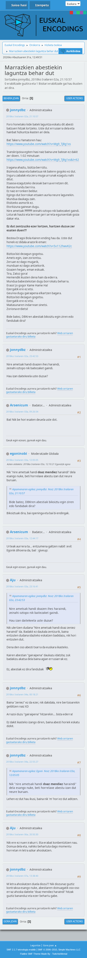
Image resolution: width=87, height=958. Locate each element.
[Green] (78, 12)
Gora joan (10, 921)
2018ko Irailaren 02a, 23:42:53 (22, 356)
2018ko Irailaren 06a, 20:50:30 (22, 834)
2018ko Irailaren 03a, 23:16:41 (22, 586)
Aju (13, 580)
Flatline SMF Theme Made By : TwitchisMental (43, 954)
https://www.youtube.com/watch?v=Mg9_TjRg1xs (39, 144)
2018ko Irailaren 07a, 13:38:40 (22, 875)
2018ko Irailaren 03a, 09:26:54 (22, 411)
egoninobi (18, 453)
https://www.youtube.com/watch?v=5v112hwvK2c (39, 246)
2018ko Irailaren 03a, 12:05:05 (22, 459)
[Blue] (74, 12)
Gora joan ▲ (50, 945)
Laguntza (35, 945)
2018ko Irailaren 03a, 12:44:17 (22, 538)
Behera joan (11, 98)
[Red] (71, 12)
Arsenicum (19, 405)
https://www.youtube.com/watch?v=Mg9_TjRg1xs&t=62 (43, 160)
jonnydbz (18, 110)
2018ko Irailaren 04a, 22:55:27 (22, 761)
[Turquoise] (85, 12)
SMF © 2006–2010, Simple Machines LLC (59, 949)
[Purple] (81, 12)
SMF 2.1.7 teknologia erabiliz (21, 949)
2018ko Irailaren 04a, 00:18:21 (22, 694)
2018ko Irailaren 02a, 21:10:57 (22, 116)
